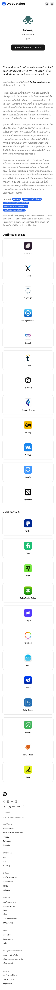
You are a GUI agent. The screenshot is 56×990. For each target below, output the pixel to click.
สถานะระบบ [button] (8, 923)
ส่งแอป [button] (5, 886)
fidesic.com (28, 34)
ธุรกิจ (28, 38)
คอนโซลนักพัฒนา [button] (10, 877)
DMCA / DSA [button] (8, 979)
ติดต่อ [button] (5, 910)
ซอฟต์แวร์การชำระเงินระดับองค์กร (15, 206)
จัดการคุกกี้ (6, 813)
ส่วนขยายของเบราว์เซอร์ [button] (13, 833)
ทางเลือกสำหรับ (11, 512)
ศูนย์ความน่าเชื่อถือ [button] (10, 955)
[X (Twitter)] (4, 801)
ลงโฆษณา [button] (7, 890)
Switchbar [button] (7, 841)
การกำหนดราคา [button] (9, 902)
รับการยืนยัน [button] (8, 882)
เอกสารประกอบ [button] (9, 906)
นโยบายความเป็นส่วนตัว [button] (13, 959)
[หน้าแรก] (13, 4)
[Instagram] (16, 801)
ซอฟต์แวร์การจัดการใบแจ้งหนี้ (14, 210)
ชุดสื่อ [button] (5, 943)
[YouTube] (12, 801)
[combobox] (16, 807)
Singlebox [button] (7, 845)
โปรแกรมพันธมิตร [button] (10, 919)
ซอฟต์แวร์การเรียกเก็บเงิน (32, 199)
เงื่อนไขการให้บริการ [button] (11, 975)
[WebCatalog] (5, 794)
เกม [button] (4, 861)
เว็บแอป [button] (6, 837)
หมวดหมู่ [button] (6, 865)
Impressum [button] (7, 984)
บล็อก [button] (5, 914)
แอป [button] (4, 857)
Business (16, 199)
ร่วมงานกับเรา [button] (8, 939)
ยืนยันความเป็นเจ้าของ (40, 82)
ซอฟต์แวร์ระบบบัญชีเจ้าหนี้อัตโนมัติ (16, 203)
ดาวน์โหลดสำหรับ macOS (29, 47)
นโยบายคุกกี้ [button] (8, 963)
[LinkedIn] (8, 801)
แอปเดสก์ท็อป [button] (8, 828)
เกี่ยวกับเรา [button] (7, 935)
